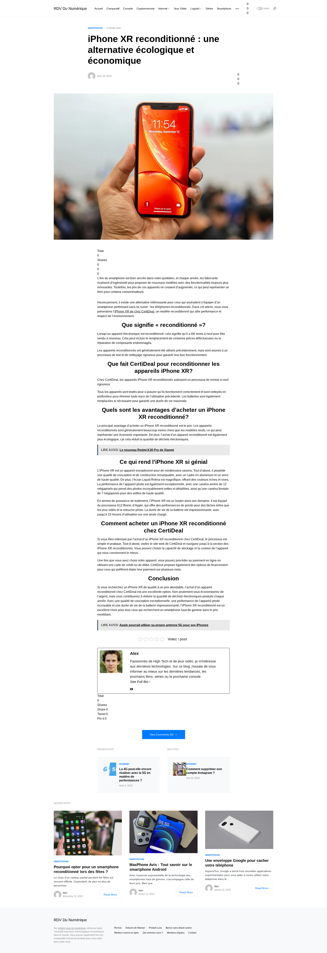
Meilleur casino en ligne (126, 932)
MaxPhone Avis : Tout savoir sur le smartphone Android (160, 867)
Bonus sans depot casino (179, 928)
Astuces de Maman (135, 928)
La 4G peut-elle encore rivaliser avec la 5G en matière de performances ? (135, 774)
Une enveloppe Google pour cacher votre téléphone (237, 862)
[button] (262, 8)
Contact (192, 932)
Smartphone (95, 28)
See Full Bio (139, 682)
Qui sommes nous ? (153, 932)
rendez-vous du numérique (72, 928)
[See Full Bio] (149, 681)
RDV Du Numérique (70, 8)
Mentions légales (176, 932)
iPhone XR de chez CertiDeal (134, 311)
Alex (65, 893)
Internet (124, 764)
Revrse (118, 928)
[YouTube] (131, 689)
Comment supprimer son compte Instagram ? (204, 770)
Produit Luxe (155, 928)
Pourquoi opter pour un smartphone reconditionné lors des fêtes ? (86, 869)
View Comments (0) (161, 734)
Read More (110, 894)
